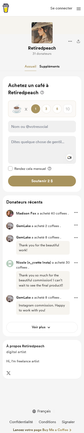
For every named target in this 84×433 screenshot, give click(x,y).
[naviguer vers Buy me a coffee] (6, 8)
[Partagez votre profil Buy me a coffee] (78, 41)
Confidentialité (21, 422)
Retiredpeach (42, 48)
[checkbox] (27, 168)
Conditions (47, 422)
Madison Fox (26, 213)
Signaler (68, 422)
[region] (42, 134)
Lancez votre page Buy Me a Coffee (40, 430)
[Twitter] (8, 373)
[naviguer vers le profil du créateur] (42, 33)
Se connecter (61, 8)
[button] (78, 8)
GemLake (23, 226)
